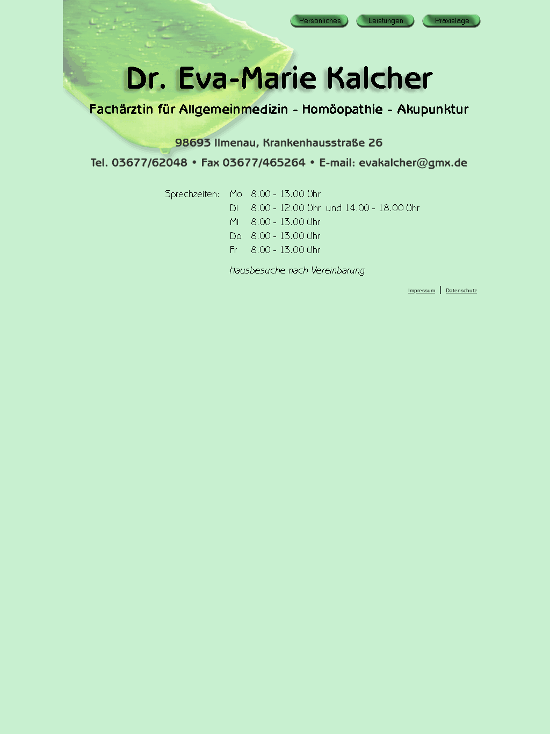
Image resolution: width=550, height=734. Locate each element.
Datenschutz (461, 290)
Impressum (421, 290)
